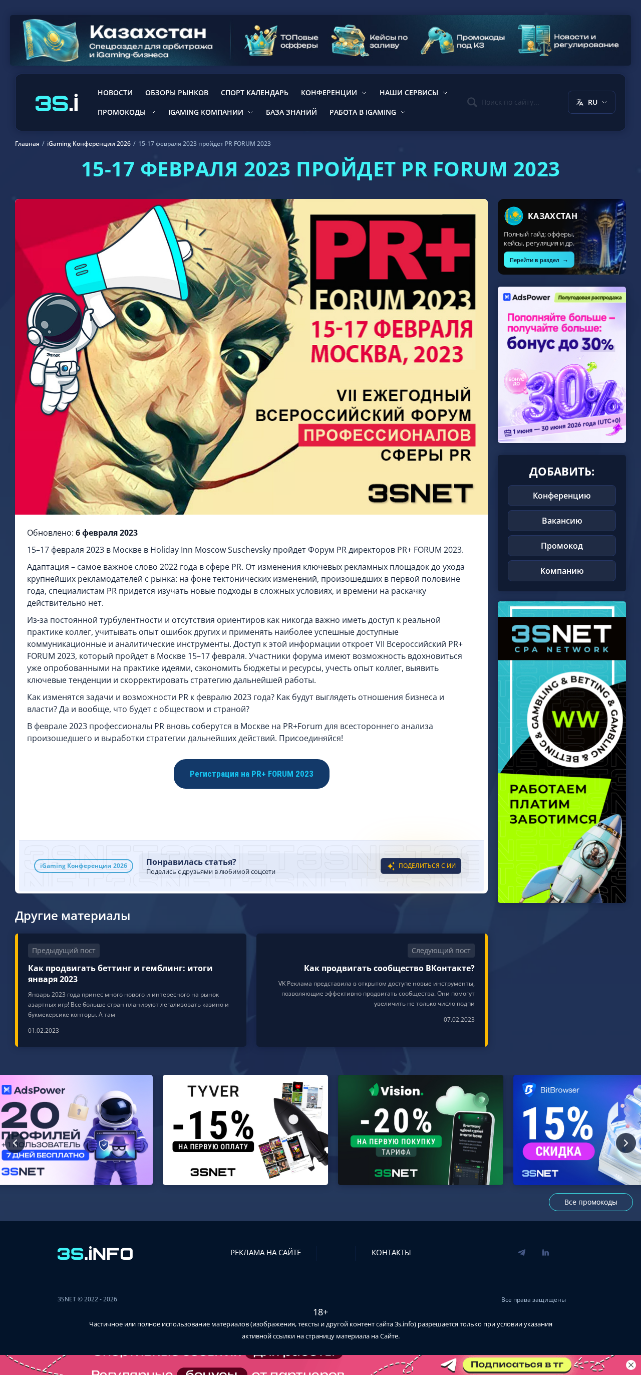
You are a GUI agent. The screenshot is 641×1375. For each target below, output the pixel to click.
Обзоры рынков (176, 92)
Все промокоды (590, 1202)
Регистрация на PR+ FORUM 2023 (251, 774)
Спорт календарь (254, 92)
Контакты (391, 1252)
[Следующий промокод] (626, 1143)
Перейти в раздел (539, 259)
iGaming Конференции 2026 (83, 865)
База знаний (291, 112)
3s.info (404, 1323)
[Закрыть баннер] (631, 1365)
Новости (115, 92)
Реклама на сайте (265, 1252)
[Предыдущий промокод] (15, 1143)
